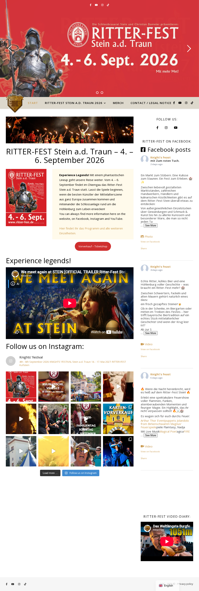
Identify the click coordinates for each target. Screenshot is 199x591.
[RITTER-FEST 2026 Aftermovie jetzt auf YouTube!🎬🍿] (86, 451)
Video (149, 344)
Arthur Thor (148, 420)
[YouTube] (96, 5)
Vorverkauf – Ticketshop (93, 246)
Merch (118, 103)
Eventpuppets (166, 420)
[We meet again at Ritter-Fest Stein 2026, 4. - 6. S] (21, 451)
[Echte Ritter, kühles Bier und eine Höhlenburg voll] (118, 386)
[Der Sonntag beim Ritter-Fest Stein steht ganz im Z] (86, 419)
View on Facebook (150, 241)
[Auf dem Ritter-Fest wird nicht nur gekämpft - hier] (53, 386)
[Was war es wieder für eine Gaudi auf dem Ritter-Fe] (118, 451)
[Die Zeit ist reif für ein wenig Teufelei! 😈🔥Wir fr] (53, 419)
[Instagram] (102, 5)
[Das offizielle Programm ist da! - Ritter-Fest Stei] (21, 386)
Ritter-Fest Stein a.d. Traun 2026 (73, 103)
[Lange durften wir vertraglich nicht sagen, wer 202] (53, 451)
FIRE (187, 431)
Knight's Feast (160, 157)
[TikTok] (108, 5)
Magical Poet (168, 431)
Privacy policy (185, 584)
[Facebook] (91, 5)
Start (33, 103)
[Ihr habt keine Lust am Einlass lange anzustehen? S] (118, 419)
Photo (149, 236)
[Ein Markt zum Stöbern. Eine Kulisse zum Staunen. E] (86, 386)
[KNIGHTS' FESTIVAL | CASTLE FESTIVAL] (15, 103)
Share (144, 248)
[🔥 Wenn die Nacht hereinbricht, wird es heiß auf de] (21, 419)
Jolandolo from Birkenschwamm (165, 422)
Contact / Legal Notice (151, 103)
